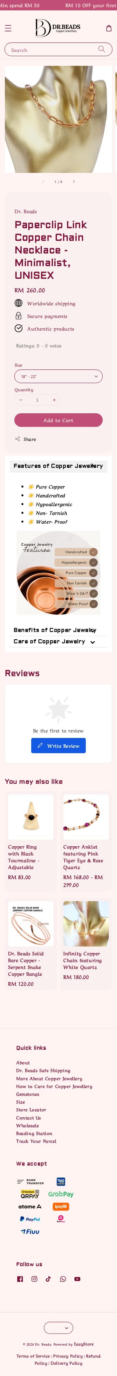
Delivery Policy (67, 1362)
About (23, 1062)
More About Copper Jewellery (49, 1078)
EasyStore (84, 1343)
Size (18, 364)
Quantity (24, 389)
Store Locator (31, 1109)
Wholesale (27, 1125)
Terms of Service (33, 1355)
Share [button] (30, 438)
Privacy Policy (68, 1355)
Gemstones (27, 1093)
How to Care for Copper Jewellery (54, 1085)
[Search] (101, 49)
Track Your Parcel (36, 1140)
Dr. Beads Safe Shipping (43, 1070)
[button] (8, 28)
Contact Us (28, 1117)
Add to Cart (58, 419)
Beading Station (34, 1132)
